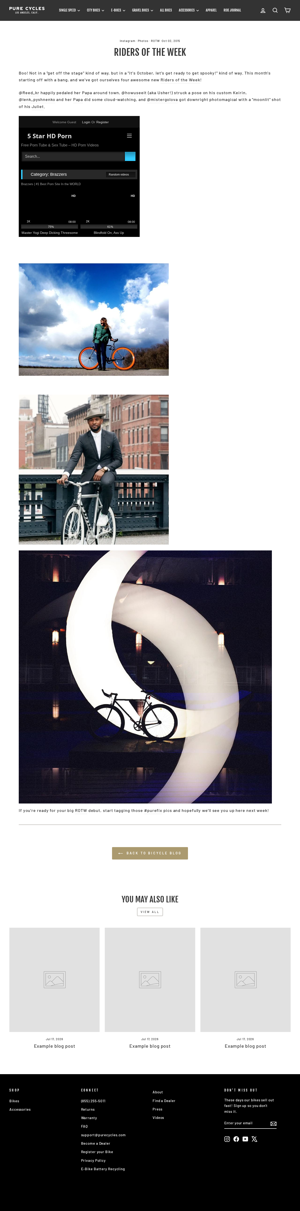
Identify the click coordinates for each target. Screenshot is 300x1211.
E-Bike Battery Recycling (103, 1169)
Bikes (14, 1101)
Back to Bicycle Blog (153, 853)
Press (157, 1109)
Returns (88, 1109)
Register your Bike (97, 1152)
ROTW (155, 41)
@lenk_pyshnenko (37, 99)
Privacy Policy (93, 1160)
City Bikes (94, 10)
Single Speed (67, 10)
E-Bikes (116, 10)
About (158, 1092)
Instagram (127, 41)
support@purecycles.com (103, 1135)
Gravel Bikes (141, 10)
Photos (143, 41)
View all (150, 911)
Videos (158, 1117)
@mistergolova (162, 99)
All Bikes (166, 10)
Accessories (187, 10)
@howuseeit (134, 92)
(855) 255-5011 (93, 1101)
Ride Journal (232, 10)
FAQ (84, 1126)
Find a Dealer (164, 1101)
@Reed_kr (29, 92)
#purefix (153, 810)
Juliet (38, 106)
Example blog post (54, 1046)
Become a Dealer (96, 1143)
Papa (87, 92)
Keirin (239, 92)
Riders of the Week (180, 79)
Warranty (89, 1118)
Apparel (211, 10)
